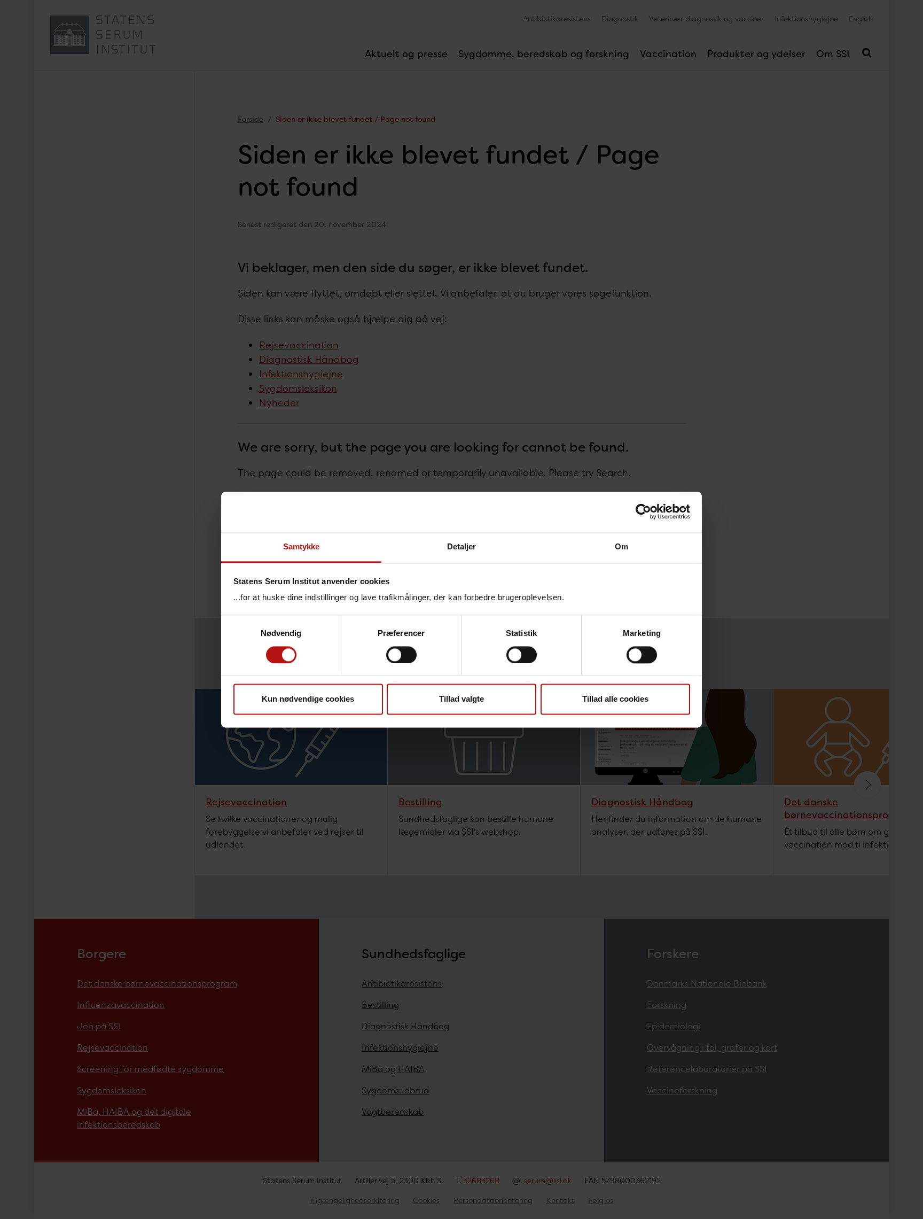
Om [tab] (621, 546)
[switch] (401, 654)
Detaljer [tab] (461, 546)
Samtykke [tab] (301, 546)
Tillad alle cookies (615, 699)
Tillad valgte (461, 699)
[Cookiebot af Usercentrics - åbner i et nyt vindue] (643, 511)
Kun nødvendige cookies (308, 699)
